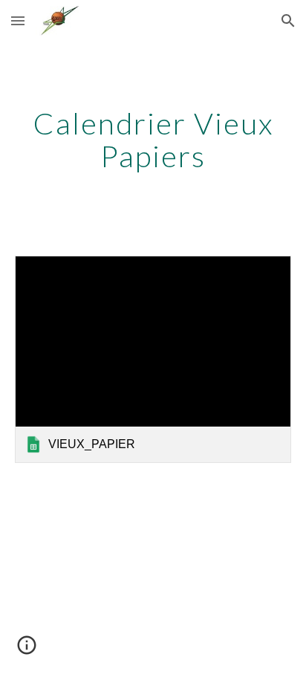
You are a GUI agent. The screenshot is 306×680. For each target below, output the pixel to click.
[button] (18, 20)
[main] (153, 139)
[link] (153, 359)
